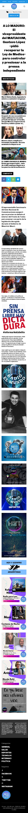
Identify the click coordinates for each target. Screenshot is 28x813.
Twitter (6, 780)
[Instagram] (2, 783)
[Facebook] (4, 179)
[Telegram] (18, 179)
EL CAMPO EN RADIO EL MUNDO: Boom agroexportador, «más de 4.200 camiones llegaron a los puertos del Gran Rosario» (14, 164)
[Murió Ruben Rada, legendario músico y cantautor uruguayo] (14, 89)
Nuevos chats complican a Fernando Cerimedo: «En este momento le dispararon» (13, 142)
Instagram (7, 786)
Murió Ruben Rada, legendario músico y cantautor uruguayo (14, 98)
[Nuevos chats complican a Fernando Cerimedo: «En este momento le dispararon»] (14, 132)
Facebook (7, 774)
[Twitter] (8, 179)
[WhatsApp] (13, 179)
